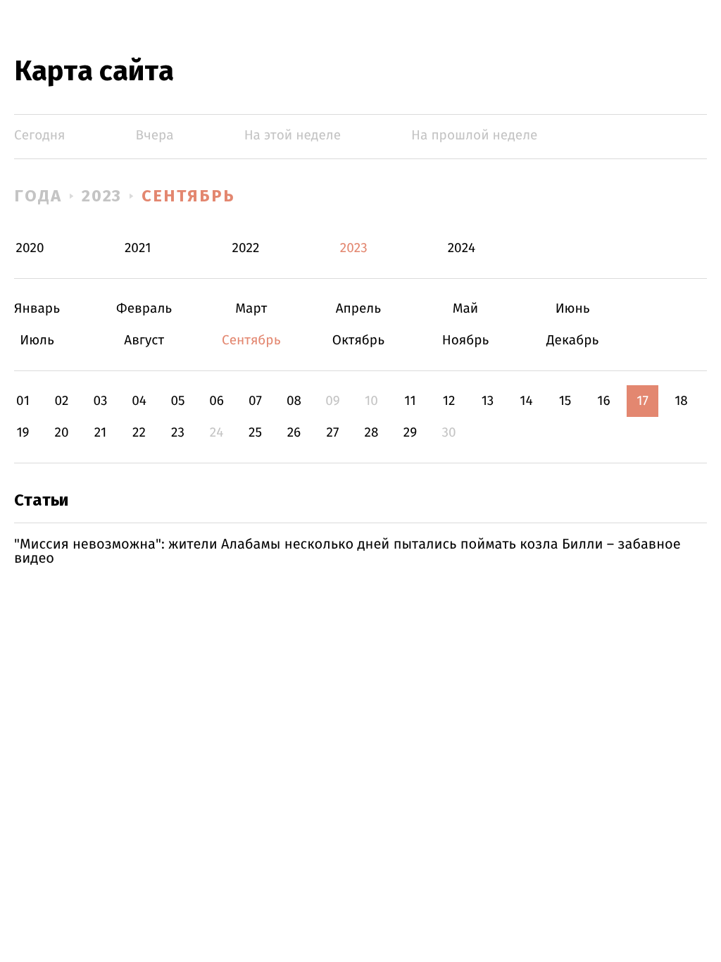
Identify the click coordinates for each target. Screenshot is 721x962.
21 (100, 433)
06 (216, 401)
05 (177, 401)
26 (294, 433)
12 (449, 401)
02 (61, 401)
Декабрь (573, 340)
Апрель (358, 309)
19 (22, 433)
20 (61, 433)
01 (23, 401)
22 (139, 433)
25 (255, 433)
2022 (246, 248)
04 (139, 401)
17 (642, 401)
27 (333, 433)
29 (410, 433)
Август (144, 340)
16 (603, 401)
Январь (37, 309)
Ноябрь (466, 340)
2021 (138, 248)
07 (255, 401)
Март (251, 309)
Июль (37, 340)
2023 (102, 196)
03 (100, 401)
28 (372, 433)
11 (409, 401)
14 (526, 401)
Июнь (573, 309)
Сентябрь (188, 196)
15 (565, 401)
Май (466, 309)
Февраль (144, 309)
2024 (462, 248)
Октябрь (358, 340)
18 (681, 401)
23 (177, 433)
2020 (30, 248)
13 (488, 401)
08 (294, 401)
